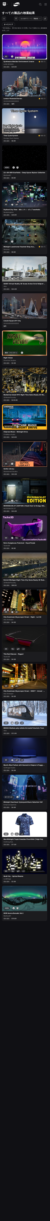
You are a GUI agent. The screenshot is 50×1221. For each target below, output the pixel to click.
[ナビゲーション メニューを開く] (46, 4)
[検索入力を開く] (40, 4)
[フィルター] (16, 19)
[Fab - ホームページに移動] (16, 4)
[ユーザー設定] (45, 19)
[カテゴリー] (4, 19)
